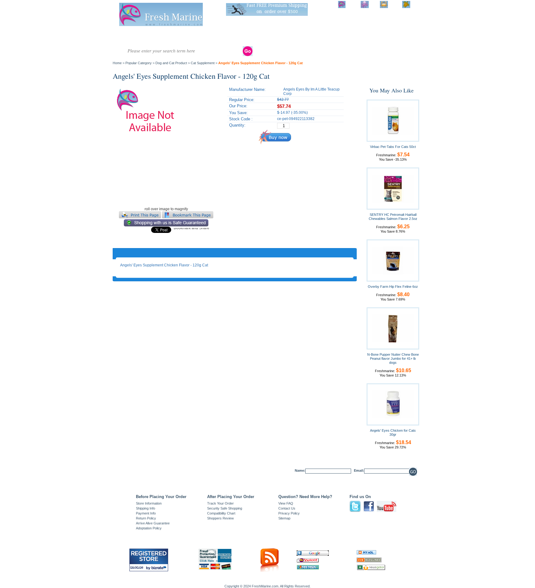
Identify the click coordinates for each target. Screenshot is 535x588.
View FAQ (285, 503)
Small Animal (342, 36)
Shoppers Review (220, 518)
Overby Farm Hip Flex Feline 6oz (393, 286)
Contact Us (286, 508)
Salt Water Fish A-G (124, 36)
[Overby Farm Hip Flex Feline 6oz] (393, 260)
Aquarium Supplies (298, 36)
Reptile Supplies (274, 36)
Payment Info (146, 513)
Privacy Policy (289, 513)
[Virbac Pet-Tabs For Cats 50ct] (393, 120)
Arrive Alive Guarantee (153, 523)
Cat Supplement (203, 63)
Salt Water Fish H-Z (149, 36)
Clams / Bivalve (225, 34)
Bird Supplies (321, 36)
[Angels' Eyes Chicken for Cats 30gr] (393, 404)
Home (117, 63)
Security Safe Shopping (224, 508)
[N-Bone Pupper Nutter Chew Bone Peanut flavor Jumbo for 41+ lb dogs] (393, 328)
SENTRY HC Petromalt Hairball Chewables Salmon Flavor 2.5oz (393, 216)
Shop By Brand (391, 36)
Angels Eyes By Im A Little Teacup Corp (311, 91)
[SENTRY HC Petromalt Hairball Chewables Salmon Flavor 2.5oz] (393, 188)
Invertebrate (176, 34)
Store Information (149, 503)
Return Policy (146, 518)
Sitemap (284, 518)
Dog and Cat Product (366, 36)
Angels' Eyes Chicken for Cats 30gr (393, 432)
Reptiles (253, 34)
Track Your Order (220, 503)
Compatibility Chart (221, 513)
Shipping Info (145, 508)
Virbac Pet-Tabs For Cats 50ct (393, 147)
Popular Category (138, 63)
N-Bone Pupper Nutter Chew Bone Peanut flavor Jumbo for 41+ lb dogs (393, 358)
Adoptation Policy (149, 528)
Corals (199, 34)
